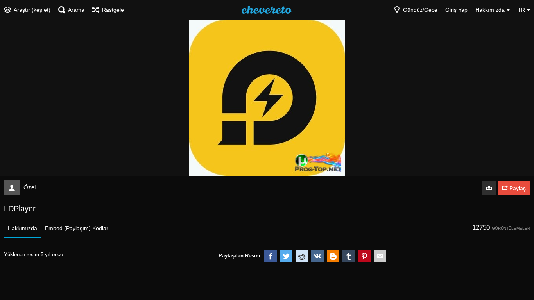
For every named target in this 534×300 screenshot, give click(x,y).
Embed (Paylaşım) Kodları (77, 228)
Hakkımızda (22, 228)
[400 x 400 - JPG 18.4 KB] (489, 188)
